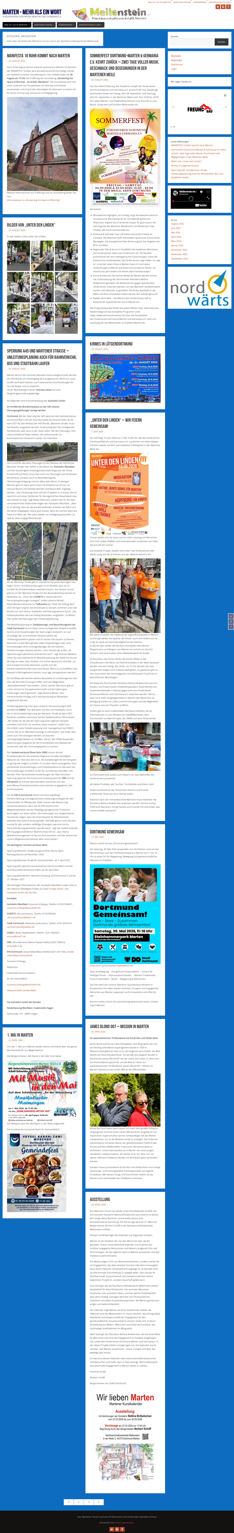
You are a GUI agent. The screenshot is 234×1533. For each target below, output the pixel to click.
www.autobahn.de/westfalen (21, 990)
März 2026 (176, 241)
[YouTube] (231, 616)
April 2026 (176, 236)
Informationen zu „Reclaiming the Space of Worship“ (33, 200)
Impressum (177, 64)
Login (174, 68)
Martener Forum (182, 2)
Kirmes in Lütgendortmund (111, 343)
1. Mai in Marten (20, 1035)
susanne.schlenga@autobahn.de (23, 984)
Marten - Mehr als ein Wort (32, 12)
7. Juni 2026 (97, 431)
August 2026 (177, 223)
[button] (173, 107)
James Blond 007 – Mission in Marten (119, 1026)
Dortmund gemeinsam (107, 831)
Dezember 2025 (179, 249)
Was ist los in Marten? (159, 2)
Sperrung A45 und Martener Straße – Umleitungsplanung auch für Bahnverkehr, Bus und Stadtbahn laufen (42, 357)
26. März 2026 (98, 1204)
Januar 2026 (177, 245)
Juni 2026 (175, 228)
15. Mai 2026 (97, 837)
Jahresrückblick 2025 (219, 2)
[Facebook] (231, 626)
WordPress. (129, 1523)
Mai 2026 (175, 232)
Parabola (118, 1523)
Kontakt (176, 56)
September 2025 (179, 258)
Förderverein (200, 2)
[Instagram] (231, 621)
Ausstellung (100, 1199)
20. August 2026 (17, 61)
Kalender (176, 60)
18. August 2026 (17, 368)
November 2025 (179, 254)
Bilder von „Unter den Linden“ (31, 225)
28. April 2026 (98, 1031)
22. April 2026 (16, 1040)
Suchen (174, 36)
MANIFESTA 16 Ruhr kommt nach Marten (38, 55)
